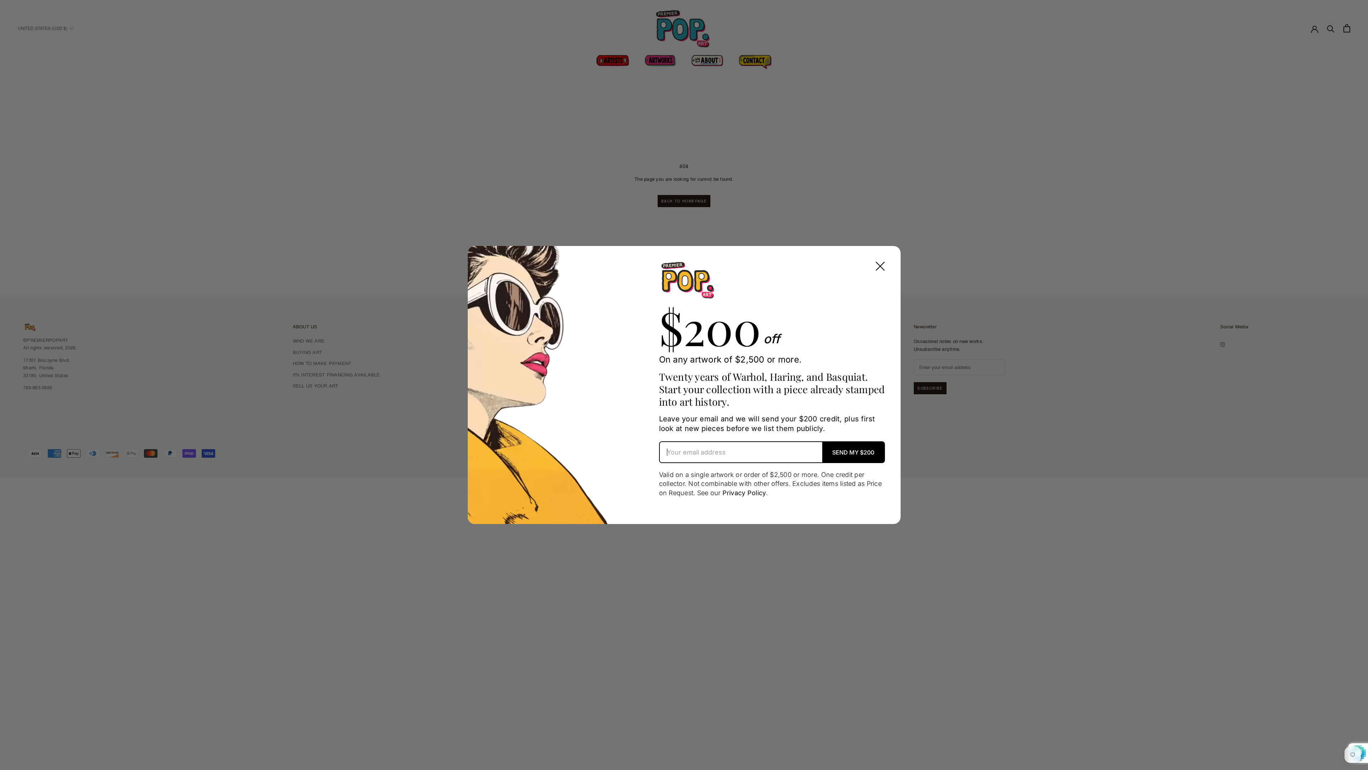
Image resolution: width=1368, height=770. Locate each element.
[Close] (880, 266)
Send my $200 (853, 452)
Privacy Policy (744, 493)
